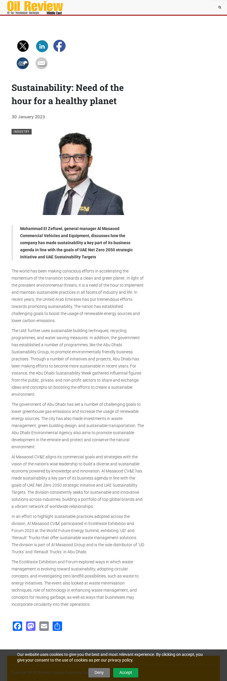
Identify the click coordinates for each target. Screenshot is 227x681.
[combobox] (219, 7)
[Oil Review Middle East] (25, 7)
